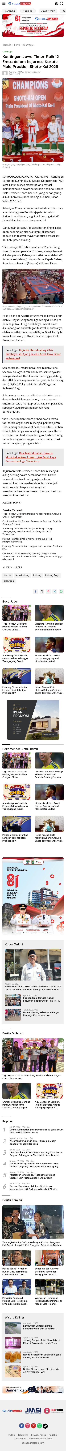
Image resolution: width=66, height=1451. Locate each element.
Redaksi (53, 1435)
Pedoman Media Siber (40, 1438)
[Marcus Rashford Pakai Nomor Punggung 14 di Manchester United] (49, 645)
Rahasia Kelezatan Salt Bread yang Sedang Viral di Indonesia (42, 1356)
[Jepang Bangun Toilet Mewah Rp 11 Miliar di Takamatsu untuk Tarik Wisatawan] (13, 1342)
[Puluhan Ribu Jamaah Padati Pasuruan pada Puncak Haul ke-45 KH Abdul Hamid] (13, 1000)
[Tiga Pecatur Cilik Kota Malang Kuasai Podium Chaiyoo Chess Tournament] (16, 613)
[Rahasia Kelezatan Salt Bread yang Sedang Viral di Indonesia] (13, 1357)
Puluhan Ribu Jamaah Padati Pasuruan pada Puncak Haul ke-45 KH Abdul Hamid (41, 999)
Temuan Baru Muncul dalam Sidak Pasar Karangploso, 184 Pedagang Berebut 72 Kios (33, 1188)
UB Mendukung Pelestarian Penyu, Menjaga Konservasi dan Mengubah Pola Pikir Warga (41, 1014)
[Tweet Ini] (42, 591)
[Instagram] (27, 1426)
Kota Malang (22, 575)
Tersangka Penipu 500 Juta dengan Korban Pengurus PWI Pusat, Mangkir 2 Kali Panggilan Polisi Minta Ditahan (32, 1244)
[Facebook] (21, 1426)
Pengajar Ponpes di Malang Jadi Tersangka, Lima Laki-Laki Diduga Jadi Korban (15, 1301)
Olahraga (7, 51)
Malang (37, 575)
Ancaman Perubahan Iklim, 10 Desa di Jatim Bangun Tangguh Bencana (33, 1142)
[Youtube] (33, 1426)
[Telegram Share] (54, 591)
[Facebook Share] (35, 591)
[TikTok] (45, 1426)
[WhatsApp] (39, 1426)
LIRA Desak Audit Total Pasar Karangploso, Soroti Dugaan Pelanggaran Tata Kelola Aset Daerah (36, 1154)
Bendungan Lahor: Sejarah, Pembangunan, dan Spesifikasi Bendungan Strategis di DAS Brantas (39, 1327)
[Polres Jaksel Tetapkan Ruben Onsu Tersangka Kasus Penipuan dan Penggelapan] (16, 1258)
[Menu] (4, 3)
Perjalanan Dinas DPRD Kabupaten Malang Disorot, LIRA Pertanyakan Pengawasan (32, 1176)
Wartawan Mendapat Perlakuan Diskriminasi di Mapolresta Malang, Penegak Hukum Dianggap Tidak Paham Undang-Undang (49, 1301)
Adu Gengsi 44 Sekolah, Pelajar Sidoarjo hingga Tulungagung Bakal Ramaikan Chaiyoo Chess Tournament (27, 531)
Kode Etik (23, 1435)
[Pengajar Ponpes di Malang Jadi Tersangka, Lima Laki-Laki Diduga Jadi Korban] (16, 1287)
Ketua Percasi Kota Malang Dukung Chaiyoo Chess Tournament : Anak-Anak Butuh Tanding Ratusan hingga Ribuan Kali (32, 556)
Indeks (11, 1435)
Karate (7, 575)
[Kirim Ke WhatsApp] (61, 591)
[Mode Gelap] (56, 3)
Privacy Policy (38, 1435)
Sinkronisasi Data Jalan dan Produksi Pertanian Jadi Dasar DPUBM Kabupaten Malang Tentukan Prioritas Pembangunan (33, 988)
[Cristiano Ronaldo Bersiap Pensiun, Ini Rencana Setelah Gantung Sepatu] (49, 613)
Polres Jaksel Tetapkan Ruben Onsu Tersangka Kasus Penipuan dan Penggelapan (14, 1271)
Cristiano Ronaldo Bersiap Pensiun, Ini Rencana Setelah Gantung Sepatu (31, 523)
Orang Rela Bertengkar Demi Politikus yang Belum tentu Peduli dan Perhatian (36, 1131)
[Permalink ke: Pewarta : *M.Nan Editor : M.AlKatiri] (5, 72)
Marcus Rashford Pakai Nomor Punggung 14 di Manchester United (27, 540)
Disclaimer (20, 1438)
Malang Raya (52, 575)
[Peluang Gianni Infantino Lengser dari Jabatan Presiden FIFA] (16, 676)
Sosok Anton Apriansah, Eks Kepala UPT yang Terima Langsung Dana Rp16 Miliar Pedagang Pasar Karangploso (34, 1165)
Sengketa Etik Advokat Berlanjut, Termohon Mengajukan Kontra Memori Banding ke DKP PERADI (48, 1271)
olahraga (9, 581)
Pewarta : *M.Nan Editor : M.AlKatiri (24, 72)
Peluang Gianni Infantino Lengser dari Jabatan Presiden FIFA (32, 547)
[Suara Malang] (19, 3)
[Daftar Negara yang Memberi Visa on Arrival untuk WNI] (13, 1371)
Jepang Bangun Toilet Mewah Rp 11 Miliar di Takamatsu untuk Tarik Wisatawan (41, 1342)
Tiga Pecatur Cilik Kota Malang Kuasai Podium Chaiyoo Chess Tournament (31, 515)
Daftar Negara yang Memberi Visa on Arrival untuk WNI (41, 1370)
